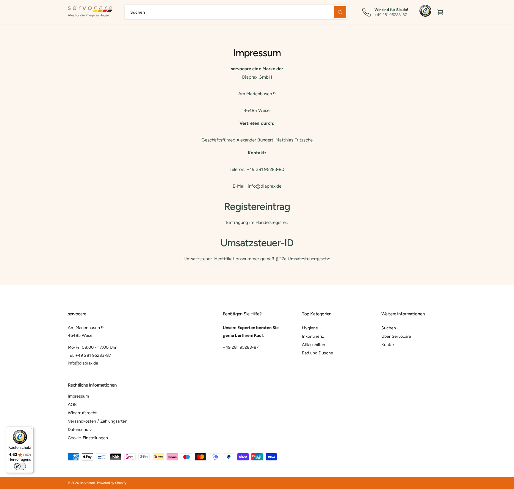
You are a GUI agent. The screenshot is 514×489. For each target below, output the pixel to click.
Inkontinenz (313, 336)
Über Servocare (396, 336)
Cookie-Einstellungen (88, 437)
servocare (87, 483)
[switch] (20, 466)
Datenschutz (80, 429)
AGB (72, 404)
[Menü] (30, 430)
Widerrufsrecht (82, 412)
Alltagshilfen (313, 344)
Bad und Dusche (317, 353)
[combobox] (236, 12)
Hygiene (310, 328)
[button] (440, 12)
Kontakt (388, 344)
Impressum (78, 396)
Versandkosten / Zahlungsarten (97, 421)
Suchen (388, 328)
